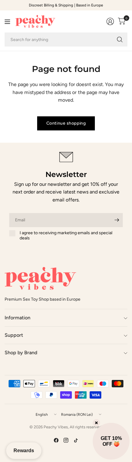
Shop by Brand (21, 352)
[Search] (119, 39)
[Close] (96, 422)
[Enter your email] (117, 220)
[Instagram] (66, 440)
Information (17, 318)
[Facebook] (56, 440)
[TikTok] (76, 440)
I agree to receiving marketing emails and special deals (66, 235)
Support (14, 335)
